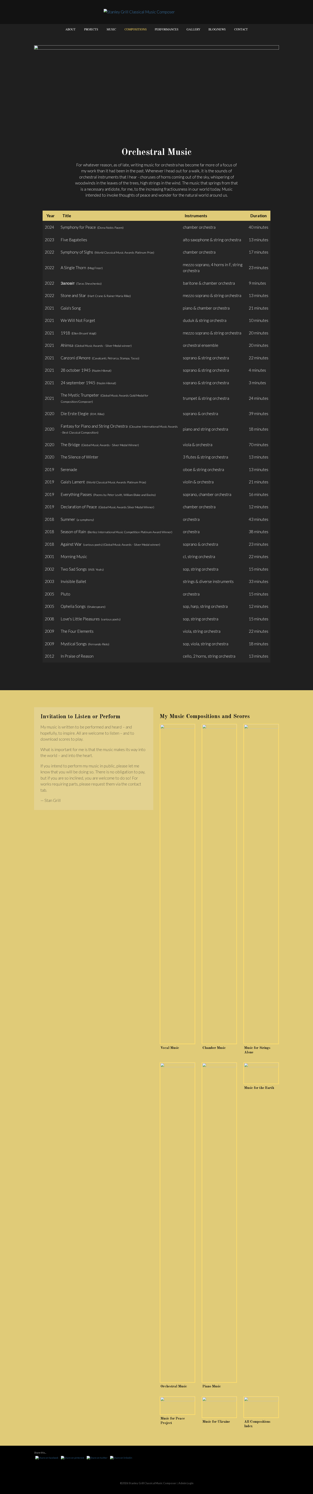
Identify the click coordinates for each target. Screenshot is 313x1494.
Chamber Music (214, 1048)
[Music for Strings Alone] (261, 884)
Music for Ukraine (216, 1422)
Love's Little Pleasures (80, 618)
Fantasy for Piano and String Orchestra (94, 426)
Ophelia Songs (73, 606)
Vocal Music (170, 1048)
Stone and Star (73, 295)
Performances (166, 29)
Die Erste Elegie (75, 413)
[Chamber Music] (219, 884)
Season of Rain (73, 531)
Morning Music (74, 556)
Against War (71, 544)
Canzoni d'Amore (75, 357)
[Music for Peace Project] (177, 1405)
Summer (68, 519)
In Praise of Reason (77, 656)
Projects (91, 29)
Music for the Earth (259, 1088)
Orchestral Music (174, 1386)
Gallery (193, 29)
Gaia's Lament (73, 481)
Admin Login (185, 1483)
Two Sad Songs (74, 569)
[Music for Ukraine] (219, 1407)
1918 (65, 332)
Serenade (69, 469)
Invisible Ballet (73, 581)
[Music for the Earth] (261, 1073)
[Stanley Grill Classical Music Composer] (157, 12)
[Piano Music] (219, 1222)
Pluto (65, 593)
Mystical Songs (74, 643)
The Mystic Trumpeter (80, 395)
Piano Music (211, 1386)
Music (111, 29)
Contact (241, 29)
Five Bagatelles (74, 239)
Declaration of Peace (79, 506)
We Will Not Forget (78, 320)
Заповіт (68, 283)
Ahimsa (67, 345)
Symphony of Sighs (77, 252)
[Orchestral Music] (177, 1222)
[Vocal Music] (177, 884)
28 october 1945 (75, 370)
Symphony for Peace (78, 227)
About (70, 29)
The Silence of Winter (79, 456)
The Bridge (70, 444)
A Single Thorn (73, 267)
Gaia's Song (71, 308)
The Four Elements (77, 631)
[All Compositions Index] (261, 1407)
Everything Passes (76, 494)
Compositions (136, 29)
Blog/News (217, 29)
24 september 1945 (78, 382)
